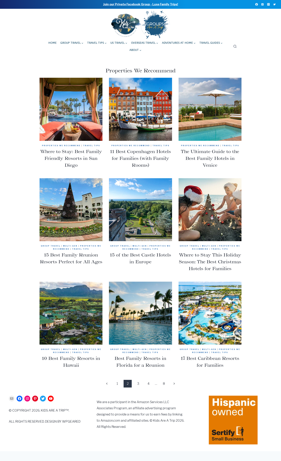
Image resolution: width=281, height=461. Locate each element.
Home (52, 42)
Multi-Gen (70, 246)
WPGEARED (71, 421)
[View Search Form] (234, 46)
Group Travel (50, 246)
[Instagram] (268, 4)
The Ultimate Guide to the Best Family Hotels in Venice (210, 158)
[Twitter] (274, 4)
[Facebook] (256, 4)
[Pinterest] (262, 4)
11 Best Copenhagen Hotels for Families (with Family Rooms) (140, 158)
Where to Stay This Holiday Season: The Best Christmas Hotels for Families (210, 261)
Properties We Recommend (61, 146)
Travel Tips (91, 146)
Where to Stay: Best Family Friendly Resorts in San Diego (71, 158)
